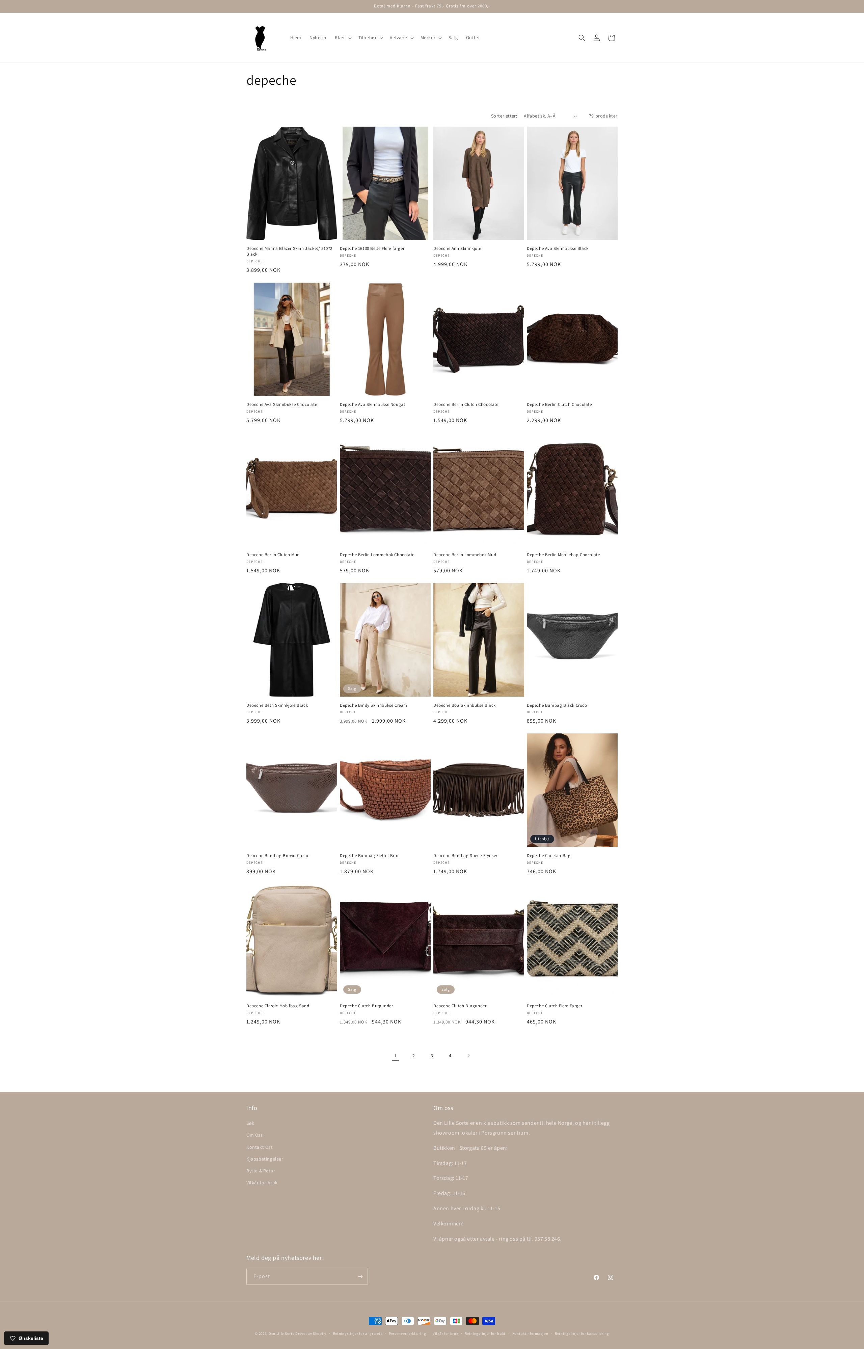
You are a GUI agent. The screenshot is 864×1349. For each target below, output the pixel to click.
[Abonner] (360, 1277)
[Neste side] (468, 1055)
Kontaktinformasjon (530, 1333)
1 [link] (395, 1055)
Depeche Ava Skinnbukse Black (558, 248)
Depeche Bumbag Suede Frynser (465, 855)
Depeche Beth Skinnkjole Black (277, 705)
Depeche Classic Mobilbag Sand (277, 1006)
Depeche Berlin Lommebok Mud (464, 554)
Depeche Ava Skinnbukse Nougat (372, 404)
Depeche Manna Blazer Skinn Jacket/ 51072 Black (289, 251)
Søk (250, 1123)
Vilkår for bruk (262, 1182)
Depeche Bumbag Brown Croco (277, 855)
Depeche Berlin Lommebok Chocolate (377, 554)
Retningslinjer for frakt (485, 1333)
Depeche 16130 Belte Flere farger (372, 248)
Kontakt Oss (259, 1147)
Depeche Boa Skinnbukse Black (464, 705)
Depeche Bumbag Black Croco (557, 705)
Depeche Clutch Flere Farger (554, 1006)
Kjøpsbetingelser (265, 1159)
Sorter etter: (504, 116)
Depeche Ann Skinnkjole (457, 248)
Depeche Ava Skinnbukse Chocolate (281, 404)
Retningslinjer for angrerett (357, 1333)
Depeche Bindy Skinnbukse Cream (373, 705)
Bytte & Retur (260, 1171)
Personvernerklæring (407, 1333)
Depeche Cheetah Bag (548, 855)
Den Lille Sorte (282, 1333)
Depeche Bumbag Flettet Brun (370, 855)
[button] (342, 37)
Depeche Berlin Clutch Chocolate (465, 404)
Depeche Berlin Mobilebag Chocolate (563, 554)
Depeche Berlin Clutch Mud (273, 554)
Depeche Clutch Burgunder (366, 1006)
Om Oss (254, 1135)
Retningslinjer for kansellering (582, 1333)
